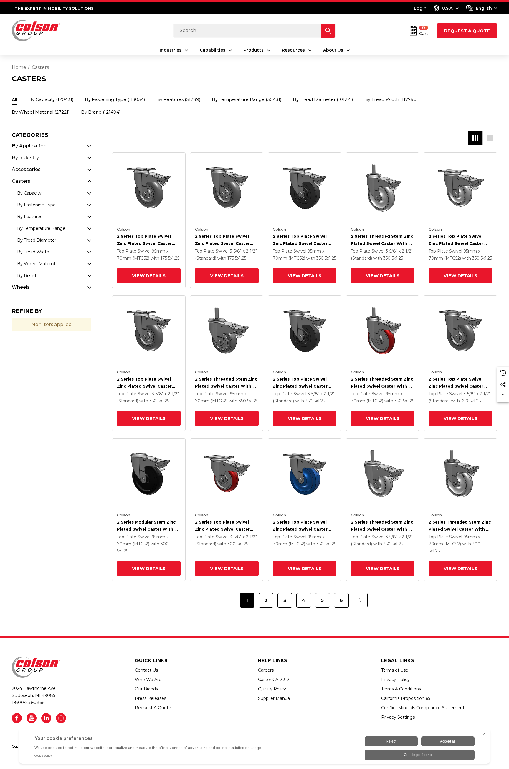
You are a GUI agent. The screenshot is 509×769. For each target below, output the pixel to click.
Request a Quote (467, 31)
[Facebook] (17, 718)
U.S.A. (447, 8)
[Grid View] (475, 138)
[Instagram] (61, 718)
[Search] (328, 31)
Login (420, 8)
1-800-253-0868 (28, 702)
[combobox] (481, 8)
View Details (149, 275)
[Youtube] (32, 718)
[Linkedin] (46, 718)
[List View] (489, 138)
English (484, 8)
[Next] (360, 600)
